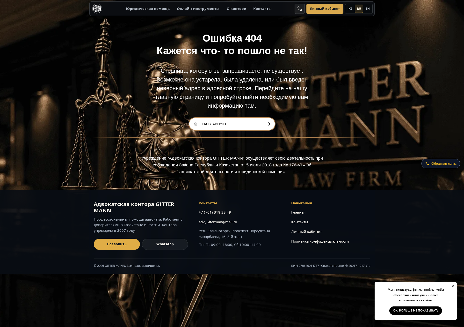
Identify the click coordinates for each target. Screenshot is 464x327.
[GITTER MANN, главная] (97, 9)
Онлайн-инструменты (198, 8)
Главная (298, 212)
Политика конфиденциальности (320, 241)
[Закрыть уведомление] (453, 285)
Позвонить (117, 244)
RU (359, 9)
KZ (350, 9)
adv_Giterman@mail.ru (218, 221)
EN (368, 9)
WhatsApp (165, 244)
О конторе (236, 8)
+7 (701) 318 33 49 (215, 212)
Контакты (262, 8)
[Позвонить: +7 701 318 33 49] (300, 9)
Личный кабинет (325, 8)
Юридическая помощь (148, 8)
